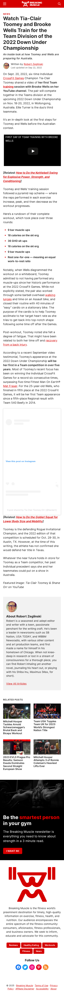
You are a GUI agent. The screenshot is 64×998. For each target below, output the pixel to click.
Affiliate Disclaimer (25, 988)
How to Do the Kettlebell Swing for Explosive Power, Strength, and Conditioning (30, 177)
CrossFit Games (13, 78)
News (6, 14)
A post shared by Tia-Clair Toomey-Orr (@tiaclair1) (32, 510)
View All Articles (16, 683)
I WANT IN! (12, 850)
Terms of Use (41, 985)
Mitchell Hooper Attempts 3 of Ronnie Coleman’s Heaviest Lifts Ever (46, 762)
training (8, 86)
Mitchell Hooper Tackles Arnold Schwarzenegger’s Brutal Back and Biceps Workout (14, 727)
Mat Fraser (10, 386)
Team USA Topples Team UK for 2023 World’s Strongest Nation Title (45, 726)
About (53, 988)
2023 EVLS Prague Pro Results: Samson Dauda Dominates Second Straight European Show (16, 763)
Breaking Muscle (24, 985)
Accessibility (42, 988)
